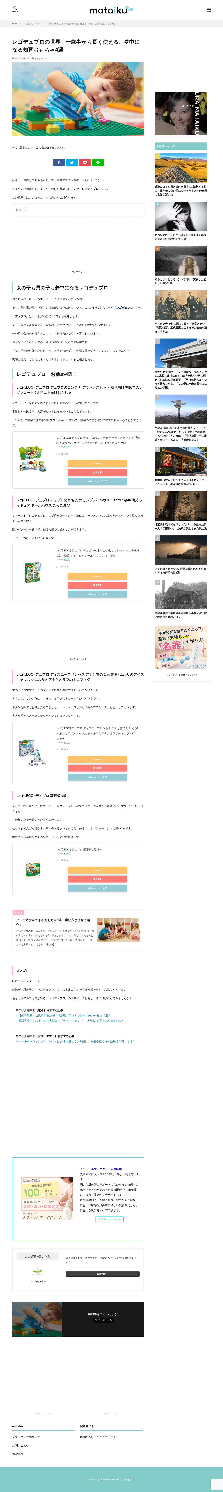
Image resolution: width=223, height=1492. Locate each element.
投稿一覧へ (102, 1273)
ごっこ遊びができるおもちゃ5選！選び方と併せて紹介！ (53, 922)
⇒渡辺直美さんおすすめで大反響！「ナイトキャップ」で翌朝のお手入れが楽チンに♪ (69, 1020)
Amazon (97, 463)
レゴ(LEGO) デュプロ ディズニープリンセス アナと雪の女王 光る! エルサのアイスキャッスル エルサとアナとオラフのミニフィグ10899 (97, 733)
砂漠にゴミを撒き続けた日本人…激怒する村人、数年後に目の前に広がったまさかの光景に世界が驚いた (181, 190)
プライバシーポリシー (26, 1436)
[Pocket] (85, 162)
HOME (18, 23)
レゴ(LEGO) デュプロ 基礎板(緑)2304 (79, 849)
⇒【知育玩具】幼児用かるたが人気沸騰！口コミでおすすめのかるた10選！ (63, 1015)
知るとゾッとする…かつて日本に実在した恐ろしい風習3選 (180, 281)
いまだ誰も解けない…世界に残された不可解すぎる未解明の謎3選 (180, 570)
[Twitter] (72, 162)
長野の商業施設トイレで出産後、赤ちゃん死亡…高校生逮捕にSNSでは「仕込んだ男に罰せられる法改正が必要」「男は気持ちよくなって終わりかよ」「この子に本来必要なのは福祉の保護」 (181, 379)
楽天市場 (97, 472)
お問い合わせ (20, 1445)
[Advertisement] (78, 243)
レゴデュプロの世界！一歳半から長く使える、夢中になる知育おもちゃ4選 (80, 23)
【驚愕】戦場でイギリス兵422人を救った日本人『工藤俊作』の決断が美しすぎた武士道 (181, 526)
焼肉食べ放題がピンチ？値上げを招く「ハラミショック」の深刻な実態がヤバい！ (181, 482)
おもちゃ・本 (33, 23)
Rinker (67, 447)
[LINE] (98, 162)
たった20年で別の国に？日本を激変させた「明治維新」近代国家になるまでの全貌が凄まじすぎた (181, 327)
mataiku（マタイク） (122, 1479)
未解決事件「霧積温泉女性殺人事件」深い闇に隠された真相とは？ (181, 615)
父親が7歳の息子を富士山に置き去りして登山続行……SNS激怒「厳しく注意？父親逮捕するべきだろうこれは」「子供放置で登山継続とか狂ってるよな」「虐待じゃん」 (181, 433)
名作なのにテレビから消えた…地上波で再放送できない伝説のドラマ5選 (180, 236)
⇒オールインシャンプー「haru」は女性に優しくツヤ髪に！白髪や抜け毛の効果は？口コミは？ (75, 1041)
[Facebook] (59, 162)
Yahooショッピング (97, 481)
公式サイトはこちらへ (109, 1219)
